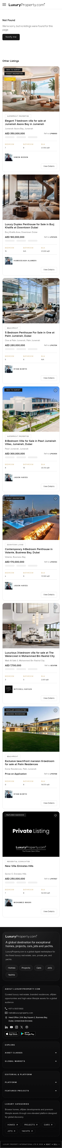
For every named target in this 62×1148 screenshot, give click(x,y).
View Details (48, 166)
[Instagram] (16, 1027)
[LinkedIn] (6, 1027)
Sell (56, 1144)
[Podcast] (26, 1027)
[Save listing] (55, 70)
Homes (11, 967)
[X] (21, 1027)
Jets (50, 967)
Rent (48, 1144)
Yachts (11, 974)
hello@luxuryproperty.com (21, 1013)
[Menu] (4, 5)
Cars (39, 967)
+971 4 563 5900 (15, 1008)
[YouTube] (11, 1027)
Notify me (11, 37)
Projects (26, 967)
